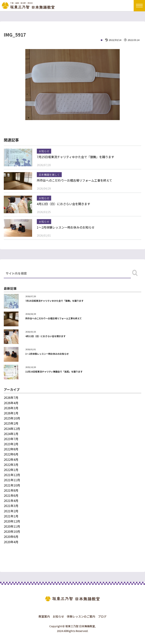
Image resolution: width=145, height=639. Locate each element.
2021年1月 (11, 516)
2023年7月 (11, 439)
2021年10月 (12, 485)
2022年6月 (11, 454)
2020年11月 (12, 526)
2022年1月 (11, 469)
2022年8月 (11, 449)
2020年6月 (11, 536)
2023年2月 (11, 444)
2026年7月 (11, 397)
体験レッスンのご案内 (81, 616)
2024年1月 (11, 433)
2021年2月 (11, 511)
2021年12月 (12, 475)
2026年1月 (11, 413)
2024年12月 (12, 428)
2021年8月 (11, 490)
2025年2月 (11, 423)
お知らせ (58, 616)
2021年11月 (12, 480)
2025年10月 (12, 418)
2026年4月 (11, 403)
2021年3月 (11, 505)
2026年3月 (11, 408)
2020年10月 (12, 531)
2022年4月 (11, 459)
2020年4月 (11, 542)
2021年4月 (11, 500)
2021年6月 (11, 495)
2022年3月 (11, 464)
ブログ (102, 616)
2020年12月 (12, 521)
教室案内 (44, 616)
